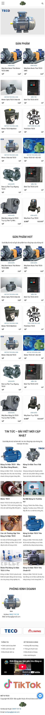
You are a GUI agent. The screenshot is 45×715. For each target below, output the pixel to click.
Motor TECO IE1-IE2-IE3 (32, 158)
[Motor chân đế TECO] (11, 145)
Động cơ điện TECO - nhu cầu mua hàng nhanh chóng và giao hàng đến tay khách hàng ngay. (10, 466)
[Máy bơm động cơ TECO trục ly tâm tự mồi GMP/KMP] (11, 206)
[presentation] (5, 21)
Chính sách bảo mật (8, 649)
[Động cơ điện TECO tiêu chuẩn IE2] (33, 523)
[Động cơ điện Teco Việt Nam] (33, 454)
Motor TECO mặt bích (9, 129)
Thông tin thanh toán (31, 649)
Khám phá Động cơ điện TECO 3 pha (10, 569)
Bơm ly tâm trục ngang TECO (10, 188)
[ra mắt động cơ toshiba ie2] (33, 489)
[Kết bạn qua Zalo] (40, 696)
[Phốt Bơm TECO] (33, 116)
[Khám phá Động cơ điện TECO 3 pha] (11, 557)
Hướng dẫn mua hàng (31, 646)
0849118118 (16, 709)
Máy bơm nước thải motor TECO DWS (11, 69)
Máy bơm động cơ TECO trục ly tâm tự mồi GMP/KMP (10, 219)
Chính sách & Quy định (9, 646)
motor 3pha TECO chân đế (11, 100)
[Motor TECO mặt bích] (11, 116)
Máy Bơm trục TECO (31, 218)
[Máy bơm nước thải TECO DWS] (33, 56)
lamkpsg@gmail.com (13, 617)
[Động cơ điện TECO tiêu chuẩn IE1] (33, 557)
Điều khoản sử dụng (31, 652)
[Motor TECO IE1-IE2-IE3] (33, 145)
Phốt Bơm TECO (29, 129)
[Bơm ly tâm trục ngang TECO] (11, 174)
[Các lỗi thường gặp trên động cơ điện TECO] (11, 523)
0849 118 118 (14, 614)
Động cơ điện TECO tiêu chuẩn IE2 (32, 534)
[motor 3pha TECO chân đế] (11, 87)
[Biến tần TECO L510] (33, 174)
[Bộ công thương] (22, 703)
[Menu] (3, 3)
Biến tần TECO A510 (31, 100)
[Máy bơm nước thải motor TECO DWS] (11, 56)
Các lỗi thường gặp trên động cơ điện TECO (10, 534)
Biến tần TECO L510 (31, 187)
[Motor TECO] (11, 489)
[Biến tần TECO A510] (33, 87)
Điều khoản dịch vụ (8, 652)
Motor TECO (5, 499)
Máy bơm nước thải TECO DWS (33, 69)
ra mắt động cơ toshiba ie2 (32, 500)
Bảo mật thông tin (30, 655)
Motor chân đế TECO (9, 158)
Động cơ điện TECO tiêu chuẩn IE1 (32, 569)
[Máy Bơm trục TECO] (33, 206)
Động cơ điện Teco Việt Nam (32, 466)
